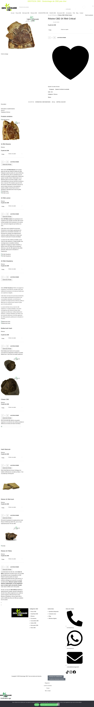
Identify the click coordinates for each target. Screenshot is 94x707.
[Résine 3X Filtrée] (10, 535)
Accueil (49, 15)
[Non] (58, 704)
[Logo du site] (9, 7)
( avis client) (56, 22)
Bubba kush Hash (6, 328)
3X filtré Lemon (5, 198)
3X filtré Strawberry (7, 261)
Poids (50, 30)
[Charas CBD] (10, 366)
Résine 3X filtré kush (7, 499)
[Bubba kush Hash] (5, 321)
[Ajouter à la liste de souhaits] (9, 141)
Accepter (37, 704)
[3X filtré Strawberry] (6, 254)
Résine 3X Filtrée (6, 551)
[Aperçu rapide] (5, 141)
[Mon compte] (84, 7)
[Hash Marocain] (10, 435)
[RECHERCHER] (77, 7)
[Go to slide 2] (47, 605)
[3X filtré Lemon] (4, 191)
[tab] (31, 102)
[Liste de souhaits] (80, 7)
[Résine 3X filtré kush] (10, 485)
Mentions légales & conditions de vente (49, 704)
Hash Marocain (5, 449)
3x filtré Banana (6, 144)
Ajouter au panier (61, 37)
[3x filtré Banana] (5, 119)
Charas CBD (5, 399)
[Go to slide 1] (47, 602)
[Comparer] (2, 141)
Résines (55, 15)
